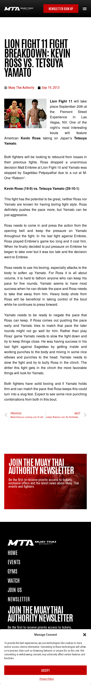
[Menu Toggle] (85, 9)
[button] (85, 635)
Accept (45, 670)
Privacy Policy (47, 678)
